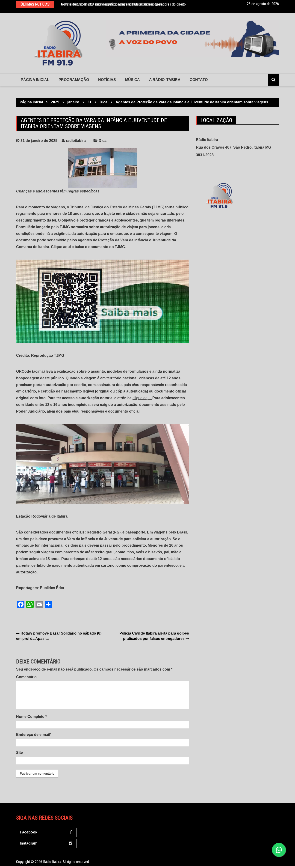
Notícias (107, 80)
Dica (102, 141)
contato (199, 80)
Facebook (28, 832)
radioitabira (76, 141)
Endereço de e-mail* (33, 735)
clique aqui (141, 398)
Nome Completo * (31, 717)
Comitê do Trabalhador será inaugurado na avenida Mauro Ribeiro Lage (111, 4)
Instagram (28, 843)
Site (19, 753)
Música (132, 80)
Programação (74, 80)
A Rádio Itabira (164, 80)
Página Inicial (35, 80)
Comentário (26, 677)
